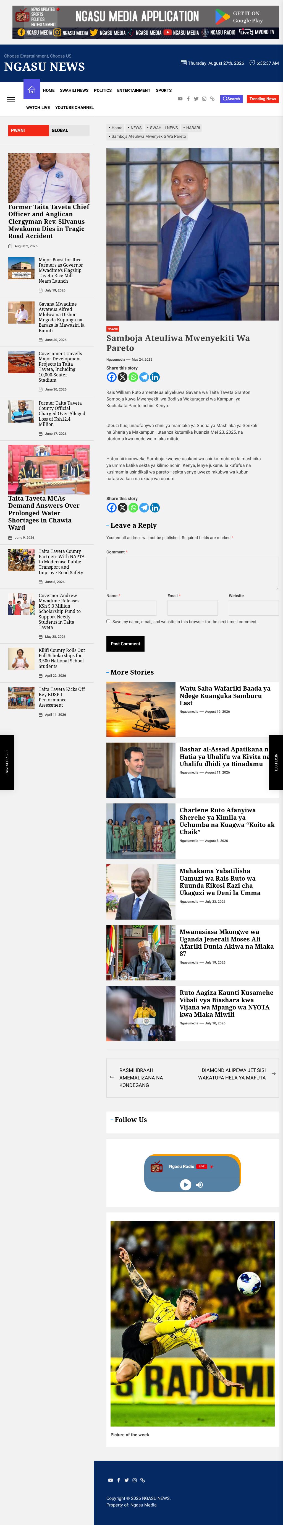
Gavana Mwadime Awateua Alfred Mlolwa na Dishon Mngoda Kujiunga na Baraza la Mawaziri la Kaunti (62, 317)
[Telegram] (144, 377)
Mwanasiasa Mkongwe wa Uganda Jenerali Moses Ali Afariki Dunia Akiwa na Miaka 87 (227, 942)
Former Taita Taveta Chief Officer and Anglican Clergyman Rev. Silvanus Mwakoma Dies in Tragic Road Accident (48, 221)
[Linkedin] (155, 377)
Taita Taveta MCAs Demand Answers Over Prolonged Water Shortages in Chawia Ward (44, 513)
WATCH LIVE (38, 108)
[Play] (186, 1185)
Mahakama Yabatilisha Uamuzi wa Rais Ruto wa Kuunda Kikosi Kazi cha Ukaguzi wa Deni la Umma (220, 881)
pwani (18, 130)
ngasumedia (115, 359)
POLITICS (103, 90)
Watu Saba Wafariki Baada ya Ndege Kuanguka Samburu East (225, 695)
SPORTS (164, 90)
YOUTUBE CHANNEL (74, 108)
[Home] (31, 90)
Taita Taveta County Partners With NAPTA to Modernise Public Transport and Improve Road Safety (62, 562)
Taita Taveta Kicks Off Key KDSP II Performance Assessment (62, 697)
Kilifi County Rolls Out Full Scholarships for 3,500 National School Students (62, 658)
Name (113, 596)
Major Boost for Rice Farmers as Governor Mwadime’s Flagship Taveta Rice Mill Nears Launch (61, 270)
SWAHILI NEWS (74, 90)
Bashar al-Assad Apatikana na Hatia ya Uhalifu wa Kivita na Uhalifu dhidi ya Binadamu (226, 756)
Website (236, 596)
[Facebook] (112, 377)
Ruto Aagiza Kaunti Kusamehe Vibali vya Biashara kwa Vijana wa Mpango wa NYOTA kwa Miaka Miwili (227, 1003)
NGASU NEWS (44, 66)
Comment (117, 552)
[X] (122, 377)
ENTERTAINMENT (133, 90)
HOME (48, 90)
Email (174, 596)
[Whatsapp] (133, 377)
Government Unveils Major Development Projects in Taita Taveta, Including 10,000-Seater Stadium (60, 366)
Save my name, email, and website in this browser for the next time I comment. (185, 622)
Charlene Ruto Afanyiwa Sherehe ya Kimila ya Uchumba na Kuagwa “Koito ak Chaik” (227, 821)
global (60, 130)
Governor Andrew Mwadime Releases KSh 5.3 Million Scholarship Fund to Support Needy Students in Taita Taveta (60, 611)
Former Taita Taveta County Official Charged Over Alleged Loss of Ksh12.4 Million (62, 413)
